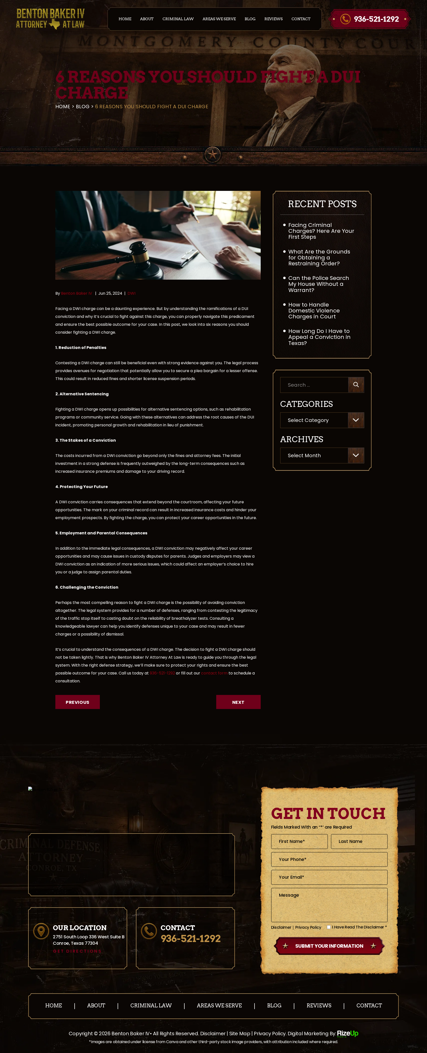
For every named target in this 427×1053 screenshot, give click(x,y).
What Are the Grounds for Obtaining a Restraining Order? (319, 257)
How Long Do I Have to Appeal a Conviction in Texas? (319, 337)
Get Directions (77, 951)
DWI (131, 293)
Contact (301, 19)
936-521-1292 (376, 19)
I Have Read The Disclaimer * (359, 927)
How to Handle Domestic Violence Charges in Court (314, 310)
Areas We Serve (219, 19)
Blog (250, 19)
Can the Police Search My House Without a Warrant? (318, 284)
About (147, 19)
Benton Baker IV (77, 293)
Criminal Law (178, 19)
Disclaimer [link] (213, 1033)
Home (125, 19)
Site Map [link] (239, 1033)
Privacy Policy (308, 927)
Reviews (273, 19)
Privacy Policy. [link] (270, 1033)
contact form (214, 673)
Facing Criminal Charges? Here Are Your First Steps (321, 231)
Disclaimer (281, 927)
